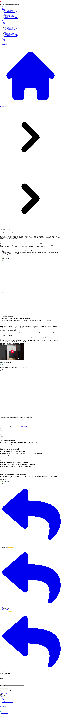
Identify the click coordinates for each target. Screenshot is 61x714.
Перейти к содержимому (4, 0)
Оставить (1, 696)
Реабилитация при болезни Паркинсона (10, 11)
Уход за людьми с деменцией (9, 30)
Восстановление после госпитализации (10, 17)
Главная (3, 8)
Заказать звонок (10, 2)
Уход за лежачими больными (8, 10)
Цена (3, 21)
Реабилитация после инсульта (9, 14)
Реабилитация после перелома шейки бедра (11, 36)
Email (1, 678)
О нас (3, 20)
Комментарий (2, 685)
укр (2, 6)
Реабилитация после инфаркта (9, 13)
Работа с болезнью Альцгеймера (9, 12)
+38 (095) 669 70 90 (24, 426)
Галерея (3, 22)
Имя (1, 676)
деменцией (8, 239)
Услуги (3, 9)
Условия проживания (5, 19)
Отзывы (3, 24)
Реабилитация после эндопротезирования (11, 18)
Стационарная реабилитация (9, 16)
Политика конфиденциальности (7, 702)
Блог (3, 41)
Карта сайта (4, 701)
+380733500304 (3, 365)
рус (2, 7)
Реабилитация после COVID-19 (9, 15)
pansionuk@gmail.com (4, 364)
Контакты (3, 23)
